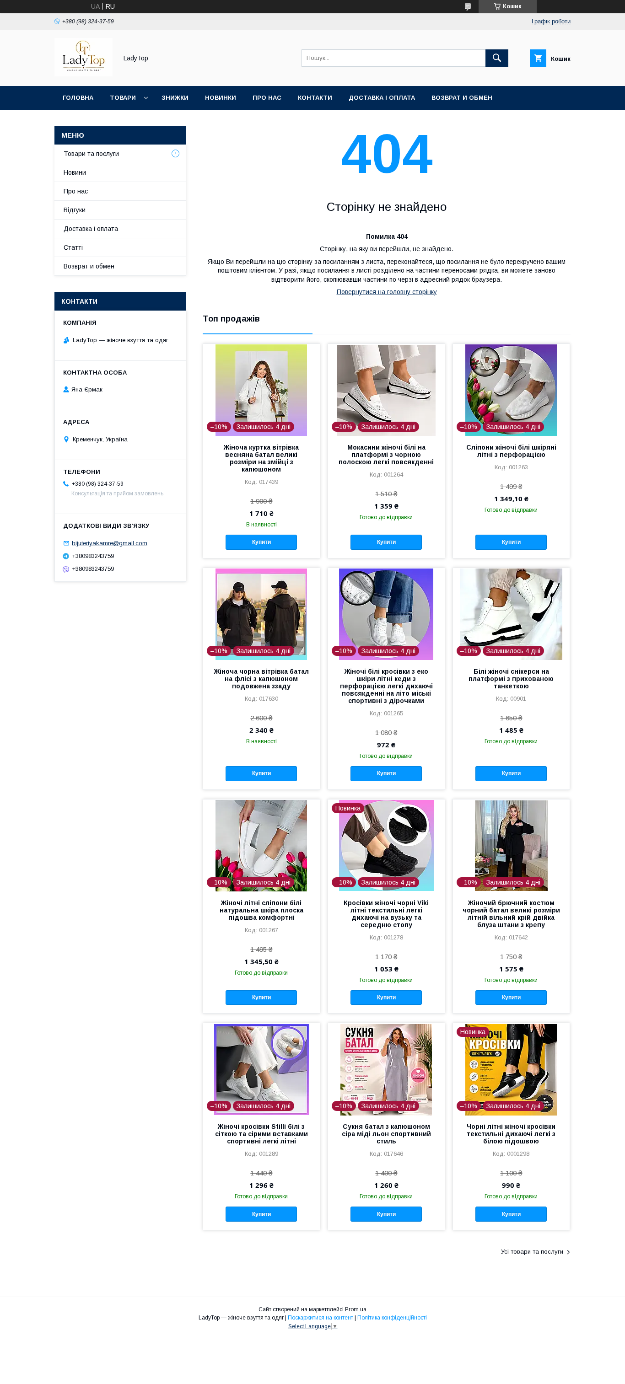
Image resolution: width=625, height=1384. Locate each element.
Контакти (315, 97)
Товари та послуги (91, 153)
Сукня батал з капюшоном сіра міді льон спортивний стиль (386, 1134)
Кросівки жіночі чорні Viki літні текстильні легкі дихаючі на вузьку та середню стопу (386, 913)
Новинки (220, 97)
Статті (73, 247)
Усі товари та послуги (532, 1251)
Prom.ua (355, 1309)
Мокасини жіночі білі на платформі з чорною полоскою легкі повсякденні (386, 455)
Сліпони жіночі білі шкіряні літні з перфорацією (511, 451)
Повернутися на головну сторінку (387, 291)
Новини (75, 172)
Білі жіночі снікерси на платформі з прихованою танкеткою (511, 679)
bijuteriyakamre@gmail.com (109, 543)
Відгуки (75, 210)
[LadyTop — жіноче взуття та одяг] (83, 74)
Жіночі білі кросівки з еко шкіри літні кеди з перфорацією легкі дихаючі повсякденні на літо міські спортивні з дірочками (386, 686)
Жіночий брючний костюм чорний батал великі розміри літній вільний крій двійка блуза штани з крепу (511, 913)
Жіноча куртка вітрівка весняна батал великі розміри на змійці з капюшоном (261, 458)
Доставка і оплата (382, 97)
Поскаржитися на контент (320, 1317)
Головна (78, 97)
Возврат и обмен (461, 97)
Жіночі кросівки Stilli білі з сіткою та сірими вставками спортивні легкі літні (261, 1134)
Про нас (267, 97)
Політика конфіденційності (392, 1317)
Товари (123, 97)
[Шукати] (496, 58)
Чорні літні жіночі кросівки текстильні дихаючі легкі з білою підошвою (511, 1134)
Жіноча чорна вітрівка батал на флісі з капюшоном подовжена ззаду (261, 679)
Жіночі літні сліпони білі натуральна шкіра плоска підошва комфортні (261, 910)
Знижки (175, 97)
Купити (261, 542)
